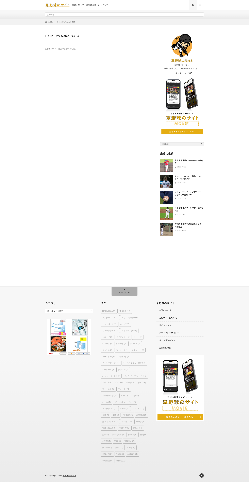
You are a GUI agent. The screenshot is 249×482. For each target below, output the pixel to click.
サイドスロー (123, 337)
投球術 (132, 434)
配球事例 (132, 454)
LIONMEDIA (108, 311)
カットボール (109, 324)
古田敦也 (127, 415)
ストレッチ (122, 350)
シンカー (135, 343)
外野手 (140, 421)
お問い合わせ (165, 310)
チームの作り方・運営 (134, 363)
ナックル (123, 369)
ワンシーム (138, 408)
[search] (201, 14)
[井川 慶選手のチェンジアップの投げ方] (166, 213)
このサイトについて (180, 73)
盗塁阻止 (129, 441)
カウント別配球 (130, 317)
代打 (105, 415)
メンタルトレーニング (125, 402)
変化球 (127, 421)
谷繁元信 (107, 454)
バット (106, 382)
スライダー (109, 356)
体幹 (115, 415)
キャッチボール (110, 330)
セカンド (124, 356)
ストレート (138, 350)
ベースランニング (130, 395)
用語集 (106, 441)
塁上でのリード (110, 421)
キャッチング (129, 330)
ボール (106, 402)
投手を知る (118, 434)
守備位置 (124, 428)
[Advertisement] (182, 259)
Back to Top (124, 292)
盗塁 (117, 441)
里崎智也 (107, 460)
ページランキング (167, 340)
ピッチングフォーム (136, 382)
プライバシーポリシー (169, 332)
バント (118, 382)
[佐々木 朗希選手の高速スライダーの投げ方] (166, 229)
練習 (119, 447)
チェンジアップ (110, 363)
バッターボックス (111, 376)
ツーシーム (108, 369)
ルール (124, 408)
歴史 (143, 434)
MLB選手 (124, 311)
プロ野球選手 (109, 395)
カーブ (124, 324)
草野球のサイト (69, 475)
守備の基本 (109, 428)
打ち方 (138, 428)
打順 (105, 434)
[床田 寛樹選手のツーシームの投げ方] (166, 165)
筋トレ (107, 447)
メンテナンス (109, 408)
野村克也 (121, 460)
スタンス (107, 350)
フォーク (123, 389)
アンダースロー (110, 317)
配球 (120, 454)
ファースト (108, 389)
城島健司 (141, 415)
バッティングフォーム (135, 376)
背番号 (131, 447)
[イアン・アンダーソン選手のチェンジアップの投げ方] (166, 197)
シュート (107, 343)
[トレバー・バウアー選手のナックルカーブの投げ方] (166, 181)
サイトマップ (165, 325)
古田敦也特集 (165, 347)
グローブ (107, 337)
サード (138, 337)
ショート (121, 343)
